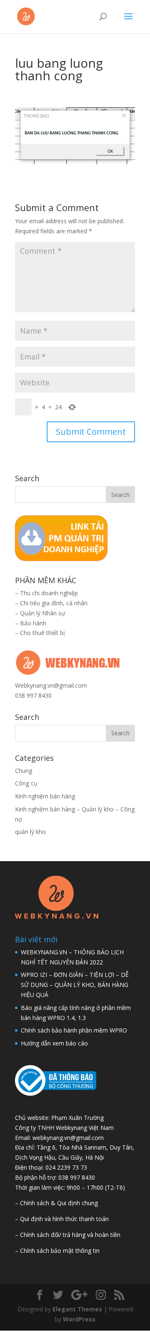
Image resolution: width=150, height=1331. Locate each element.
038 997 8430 (33, 695)
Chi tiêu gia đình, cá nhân (54, 603)
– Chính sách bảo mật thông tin (57, 1251)
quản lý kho (30, 832)
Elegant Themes (77, 1309)
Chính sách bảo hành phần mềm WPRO (74, 1030)
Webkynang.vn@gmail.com (51, 685)
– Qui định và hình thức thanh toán (62, 1219)
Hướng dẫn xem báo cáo (54, 1043)
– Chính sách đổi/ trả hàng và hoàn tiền (67, 1235)
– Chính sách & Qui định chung (56, 1203)
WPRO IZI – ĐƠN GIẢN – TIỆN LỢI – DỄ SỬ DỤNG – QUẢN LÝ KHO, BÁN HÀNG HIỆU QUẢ (75, 985)
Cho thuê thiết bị (42, 633)
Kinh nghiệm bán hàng (45, 796)
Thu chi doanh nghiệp (49, 593)
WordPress (79, 1319)
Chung (23, 771)
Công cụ (26, 783)
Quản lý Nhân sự (42, 613)
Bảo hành (33, 623)
